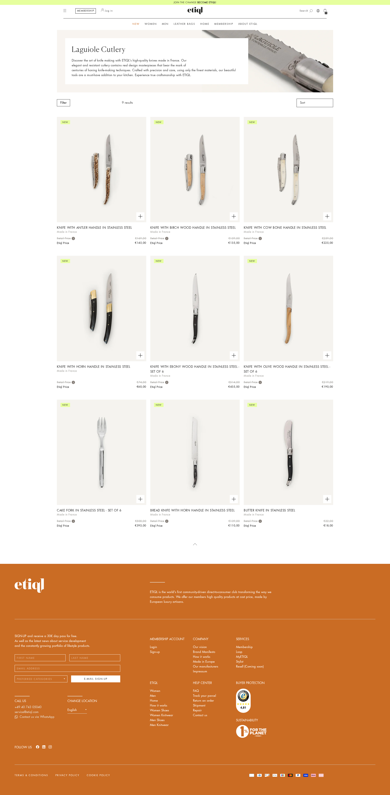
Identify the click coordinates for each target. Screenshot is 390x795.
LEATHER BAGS (184, 24)
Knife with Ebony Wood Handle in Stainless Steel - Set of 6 (194, 369)
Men (153, 695)
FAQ (196, 691)
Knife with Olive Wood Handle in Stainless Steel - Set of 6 (287, 369)
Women (155, 691)
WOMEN (151, 24)
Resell (250, 666)
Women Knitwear (161, 715)
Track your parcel (204, 695)
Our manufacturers (205, 666)
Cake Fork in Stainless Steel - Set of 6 (89, 510)
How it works (201, 656)
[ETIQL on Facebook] (37, 746)
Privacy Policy (67, 775)
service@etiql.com (27, 712)
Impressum (200, 671)
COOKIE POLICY (98, 775)
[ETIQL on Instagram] (50, 746)
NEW (136, 24)
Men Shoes (157, 720)
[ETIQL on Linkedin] (44, 746)
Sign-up (155, 652)
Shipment (199, 705)
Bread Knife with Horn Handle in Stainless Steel (192, 510)
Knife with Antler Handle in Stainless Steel (94, 227)
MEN (165, 24)
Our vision (200, 647)
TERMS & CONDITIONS (31, 775)
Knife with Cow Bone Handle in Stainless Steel (285, 227)
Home (154, 700)
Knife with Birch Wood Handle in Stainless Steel (193, 227)
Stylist (239, 661)
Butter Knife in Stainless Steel (269, 510)
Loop (239, 652)
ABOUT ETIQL (248, 24)
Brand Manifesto (204, 652)
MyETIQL (242, 656)
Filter (63, 102)
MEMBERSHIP (85, 11)
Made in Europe (204, 661)
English (72, 710)
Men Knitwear (159, 725)
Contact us (200, 715)
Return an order (203, 700)
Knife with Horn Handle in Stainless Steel (93, 366)
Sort (302, 102)
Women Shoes (159, 710)
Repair (197, 710)
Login (153, 647)
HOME (204, 24)
